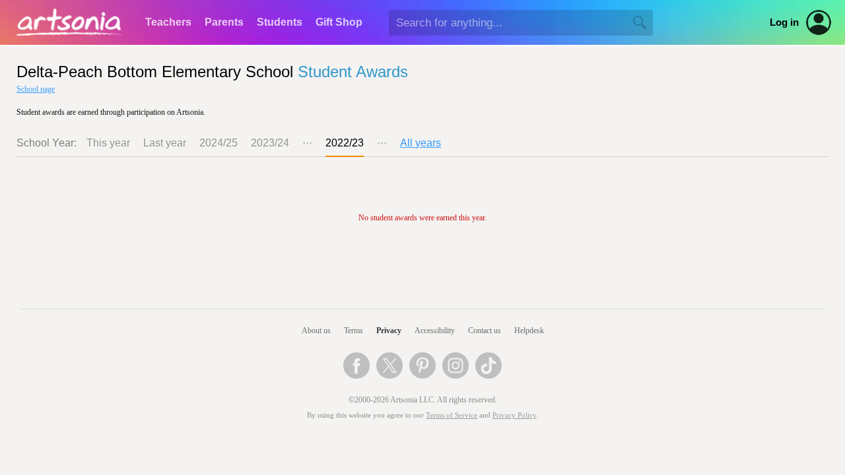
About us (316, 330)
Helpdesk (529, 330)
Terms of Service (451, 415)
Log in (784, 22)
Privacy (388, 330)
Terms (353, 330)
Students (279, 22)
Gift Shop (339, 22)
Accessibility (435, 330)
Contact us (484, 330)
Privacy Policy (514, 415)
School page (36, 89)
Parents (224, 22)
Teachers (168, 22)
